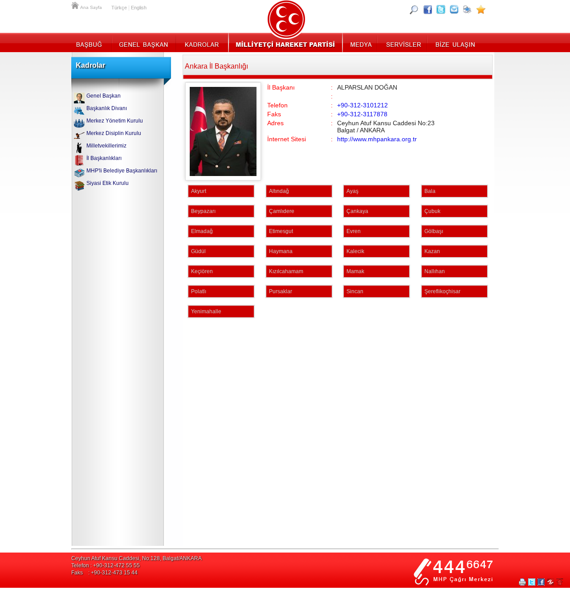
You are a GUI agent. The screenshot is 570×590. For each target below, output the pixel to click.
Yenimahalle (206, 311)
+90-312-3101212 (362, 105)
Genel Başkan (144, 42)
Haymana (281, 251)
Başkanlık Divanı (106, 108)
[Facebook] (427, 9)
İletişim (454, 42)
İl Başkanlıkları (104, 158)
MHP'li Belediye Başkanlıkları (121, 171)
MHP (285, 42)
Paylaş (550, 582)
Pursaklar (280, 291)
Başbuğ (91, 42)
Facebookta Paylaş (541, 582)
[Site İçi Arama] (414, 9)
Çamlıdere (281, 211)
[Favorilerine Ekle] (480, 9)
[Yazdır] (467, 9)
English (139, 7)
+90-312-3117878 (362, 114)
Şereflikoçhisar (442, 291)
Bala (430, 191)
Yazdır (522, 582)
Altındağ (279, 191)
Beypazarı (203, 211)
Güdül (198, 251)
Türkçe (119, 7)
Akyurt (198, 191)
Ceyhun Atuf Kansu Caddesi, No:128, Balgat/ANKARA (136, 558)
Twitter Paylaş (531, 582)
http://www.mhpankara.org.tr (377, 139)
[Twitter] (440, 9)
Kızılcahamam (286, 271)
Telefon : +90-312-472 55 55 (105, 565)
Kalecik (355, 251)
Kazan (432, 251)
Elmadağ (202, 231)
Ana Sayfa (75, 4)
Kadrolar (201, 42)
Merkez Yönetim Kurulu (114, 121)
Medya (360, 42)
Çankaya (357, 211)
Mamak (355, 271)
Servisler (403, 42)
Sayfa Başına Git (559, 582)
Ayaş (352, 191)
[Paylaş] (454, 9)
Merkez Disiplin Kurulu (113, 133)
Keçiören (202, 271)
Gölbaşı (433, 231)
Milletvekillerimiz (106, 146)
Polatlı (198, 291)
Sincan (354, 291)
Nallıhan (434, 271)
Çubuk (432, 211)
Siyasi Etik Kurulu (107, 183)
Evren (353, 231)
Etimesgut (281, 231)
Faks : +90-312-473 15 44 (104, 573)
